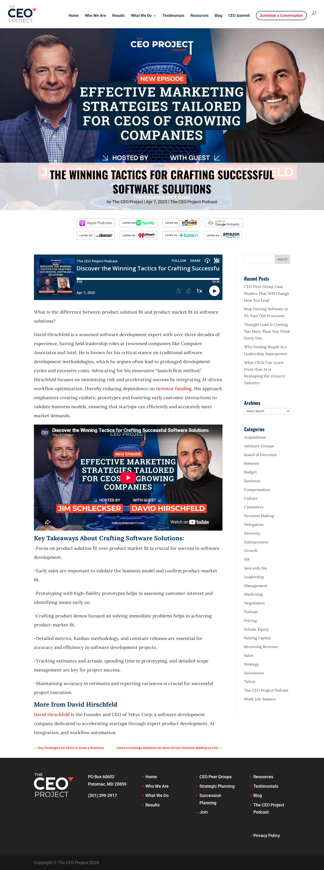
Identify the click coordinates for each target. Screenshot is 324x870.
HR (247, 559)
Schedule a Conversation (281, 15)
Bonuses (251, 463)
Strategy (251, 664)
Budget (250, 472)
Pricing (250, 620)
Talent (249, 681)
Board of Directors (260, 454)
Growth (251, 550)
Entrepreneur (256, 542)
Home (74, 16)
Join (203, 812)
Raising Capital (257, 637)
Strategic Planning (217, 786)
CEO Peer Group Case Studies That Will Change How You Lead (266, 293)
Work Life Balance (260, 699)
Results (118, 16)
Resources (199, 16)
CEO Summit (239, 16)
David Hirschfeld (51, 714)
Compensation (257, 489)
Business (252, 480)
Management (255, 585)
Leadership (254, 576)
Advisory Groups (259, 446)
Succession (254, 673)
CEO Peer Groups (215, 776)
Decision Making (259, 515)
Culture (251, 498)
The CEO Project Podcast (193, 201)
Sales (248, 655)
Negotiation (254, 603)
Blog (218, 16)
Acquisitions (255, 437)
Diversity (252, 533)
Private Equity (256, 629)
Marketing (253, 594)
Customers (254, 506)
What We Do (141, 16)
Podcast (251, 611)
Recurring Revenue (261, 646)
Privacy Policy (266, 835)
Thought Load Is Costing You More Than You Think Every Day (267, 331)
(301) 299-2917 (102, 795)
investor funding (174, 388)
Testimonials (173, 16)
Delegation (254, 524)
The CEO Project (127, 201)
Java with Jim (255, 568)
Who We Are (95, 16)
